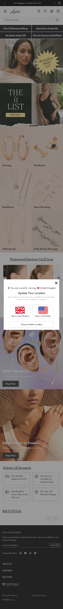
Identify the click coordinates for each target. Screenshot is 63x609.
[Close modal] (56, 283)
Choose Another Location (31, 324)
